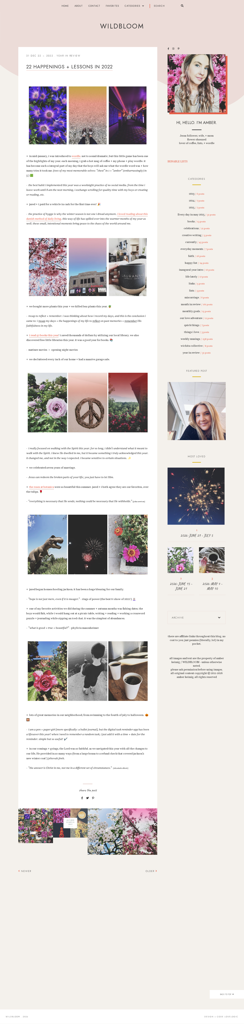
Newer (25, 871)
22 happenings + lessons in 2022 (69, 66)
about (79, 6)
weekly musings (197, 339)
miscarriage (197, 297)
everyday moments (197, 249)
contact (94, 6)
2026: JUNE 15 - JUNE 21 (181, 586)
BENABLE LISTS (178, 161)
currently (196, 242)
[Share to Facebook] (82, 798)
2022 (49, 55)
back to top (226, 994)
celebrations (197, 228)
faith (196, 256)
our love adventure (196, 318)
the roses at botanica (41, 487)
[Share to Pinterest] (93, 798)
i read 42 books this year (44, 335)
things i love (196, 332)
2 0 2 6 (197, 411)
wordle (76, 156)
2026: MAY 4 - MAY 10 (212, 586)
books (197, 221)
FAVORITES (112, 6)
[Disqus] (87, 930)
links (197, 283)
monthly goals (196, 311)
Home (65, 6)
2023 (196, 194)
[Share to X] (87, 798)
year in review (68, 55)
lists (196, 290)
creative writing (196, 235)
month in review (197, 304)
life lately (196, 276)
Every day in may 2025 (197, 214)
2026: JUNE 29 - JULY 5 (196, 535)
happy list (197, 263)
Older (151, 871)
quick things (196, 325)
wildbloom (122, 26)
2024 (196, 200)
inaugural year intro (196, 270)
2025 (196, 207)
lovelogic (231, 1016)
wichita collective (197, 346)
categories (132, 6)
